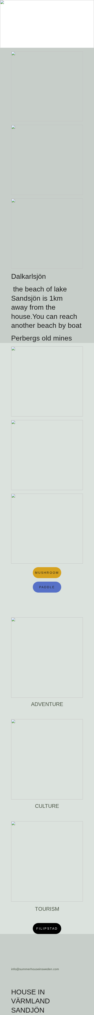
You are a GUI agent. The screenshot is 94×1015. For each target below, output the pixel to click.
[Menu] (84, 7)
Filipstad (47, 928)
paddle (47, 587)
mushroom (47, 572)
